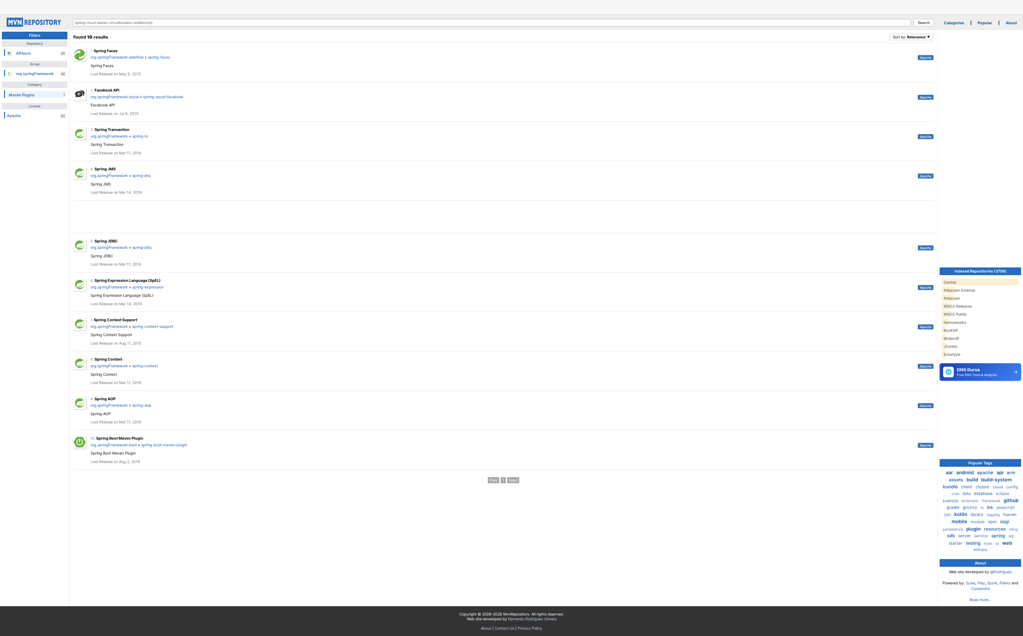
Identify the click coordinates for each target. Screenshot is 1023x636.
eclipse (1002, 493)
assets (956, 479)
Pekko (1005, 583)
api (1001, 472)
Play (981, 583)
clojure (983, 486)
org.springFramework (109, 136)
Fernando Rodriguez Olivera (532, 619)
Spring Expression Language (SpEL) (128, 280)
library (978, 514)
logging (994, 514)
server (965, 535)
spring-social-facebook (163, 96)
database (984, 493)
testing (974, 543)
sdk (951, 535)
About (1011, 22)
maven (1009, 514)
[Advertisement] (511, 6)
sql (1011, 536)
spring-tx (140, 136)
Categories (954, 22)
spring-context (145, 366)
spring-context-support (152, 326)
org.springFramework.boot (114, 445)
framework (991, 500)
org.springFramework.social (115, 96)
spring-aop (141, 405)
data (967, 493)
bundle (951, 486)
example (951, 500)
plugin (974, 529)
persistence (953, 529)
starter (956, 543)
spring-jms (141, 175)
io (983, 507)
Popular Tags (980, 463)
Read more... (980, 599)
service (981, 535)
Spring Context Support (115, 319)
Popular (985, 22)
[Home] (35, 25)
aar (950, 472)
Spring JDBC (106, 241)
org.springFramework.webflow (117, 57)
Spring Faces (105, 50)
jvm (948, 514)
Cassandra (980, 588)
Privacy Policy (530, 628)
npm (993, 521)
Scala (970, 583)
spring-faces (159, 57)
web (1007, 543)
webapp (980, 549)
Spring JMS (105, 169)
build (973, 479)
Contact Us (504, 628)
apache (985, 472)
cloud (998, 486)
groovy (971, 507)
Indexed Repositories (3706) (980, 271)
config (1012, 486)
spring (998, 535)
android (965, 472)
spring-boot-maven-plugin (164, 445)
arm (1011, 472)
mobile (960, 521)
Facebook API (107, 90)
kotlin (961, 514)
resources (995, 529)
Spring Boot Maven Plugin (119, 438)
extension (971, 500)
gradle (954, 507)
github (1011, 500)
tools (988, 543)
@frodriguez (1001, 571)
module (978, 521)
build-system (996, 479)
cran (956, 493)
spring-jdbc (142, 247)
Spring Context (108, 359)
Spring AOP (105, 399)
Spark (992, 583)
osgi (1004, 521)
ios (990, 507)
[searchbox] (492, 22)
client (967, 486)
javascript (1005, 507)
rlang (1013, 529)
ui (998, 543)
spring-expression (148, 287)
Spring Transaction (112, 129)
